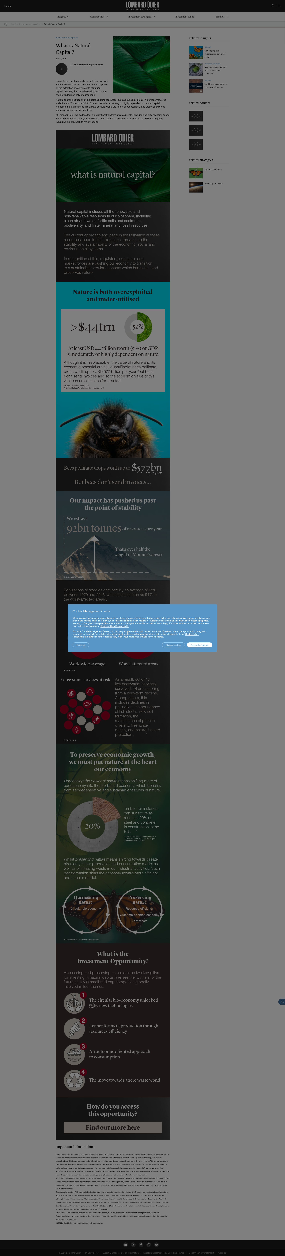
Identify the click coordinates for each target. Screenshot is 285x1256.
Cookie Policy (192, 633)
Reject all (81, 645)
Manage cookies (173, 645)
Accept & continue (199, 645)
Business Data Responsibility (114, 625)
